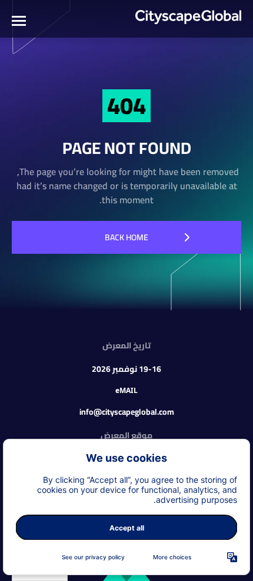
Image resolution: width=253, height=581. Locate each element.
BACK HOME (126, 237)
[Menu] (17, 20)
